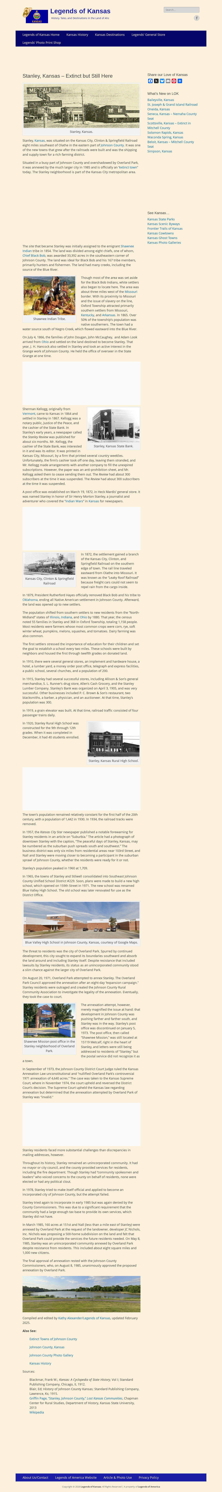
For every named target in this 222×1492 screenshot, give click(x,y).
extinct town (128, 167)
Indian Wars (74, 501)
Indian (27, 251)
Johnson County (112, 145)
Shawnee (127, 246)
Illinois (54, 617)
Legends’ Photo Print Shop (42, 42)
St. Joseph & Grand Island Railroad (172, 104)
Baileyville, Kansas (160, 100)
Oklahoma (30, 600)
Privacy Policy (149, 1477)
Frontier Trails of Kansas (165, 228)
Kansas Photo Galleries (164, 242)
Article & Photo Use (118, 1477)
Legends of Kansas (80, 11)
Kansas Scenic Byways (163, 224)
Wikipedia (36, 1412)
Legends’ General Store (148, 35)
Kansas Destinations (110, 35)
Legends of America (149, 1486)
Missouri (131, 292)
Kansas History (77, 35)
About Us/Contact (35, 1477)
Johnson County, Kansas (47, 1347)
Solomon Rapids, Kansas (165, 132)
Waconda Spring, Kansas (165, 137)
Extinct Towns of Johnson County (53, 1339)
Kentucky (87, 315)
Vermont (29, 413)
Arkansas (108, 315)
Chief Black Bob (34, 255)
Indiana (66, 617)
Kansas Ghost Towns (162, 238)
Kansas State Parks (161, 219)
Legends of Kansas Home (41, 35)
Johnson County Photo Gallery (51, 1355)
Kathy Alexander (70, 1318)
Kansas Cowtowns (160, 233)
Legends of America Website (76, 1477)
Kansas (40, 140)
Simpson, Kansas (159, 151)
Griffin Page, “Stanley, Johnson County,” (75, 1398)
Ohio (45, 342)
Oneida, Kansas (158, 109)
